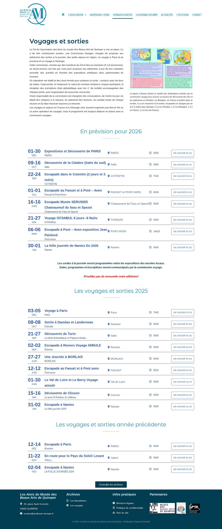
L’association (75, 14)
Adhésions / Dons (99, 14)
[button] (77, 15)
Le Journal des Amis (146, 14)
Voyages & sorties (122, 14)
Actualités (167, 14)
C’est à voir (182, 14)
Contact (197, 14)
